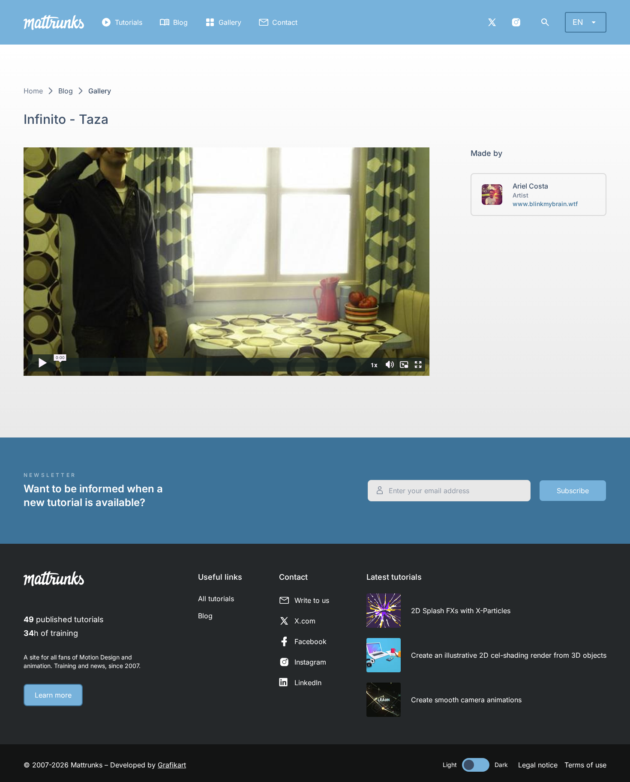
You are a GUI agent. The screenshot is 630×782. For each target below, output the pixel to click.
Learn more (53, 695)
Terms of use (585, 765)
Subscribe (573, 490)
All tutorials (216, 598)
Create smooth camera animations (466, 699)
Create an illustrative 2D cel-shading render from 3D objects (508, 655)
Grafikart (172, 765)
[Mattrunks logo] (54, 22)
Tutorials (128, 22)
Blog (180, 22)
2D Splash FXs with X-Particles (460, 610)
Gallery (230, 22)
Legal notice (538, 765)
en (578, 22)
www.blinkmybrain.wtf (545, 203)
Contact (284, 22)
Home (33, 91)
